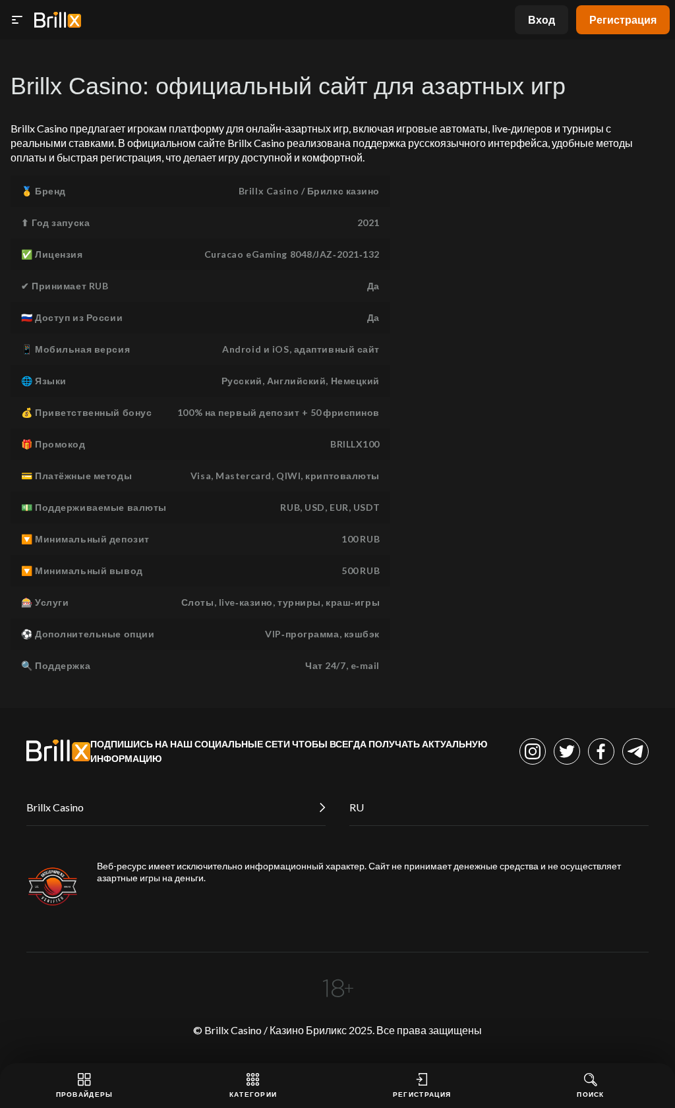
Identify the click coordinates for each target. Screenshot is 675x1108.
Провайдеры (84, 1094)
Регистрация (623, 19)
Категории (253, 1094)
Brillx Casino (55, 807)
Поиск (590, 1094)
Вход (541, 19)
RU (356, 807)
